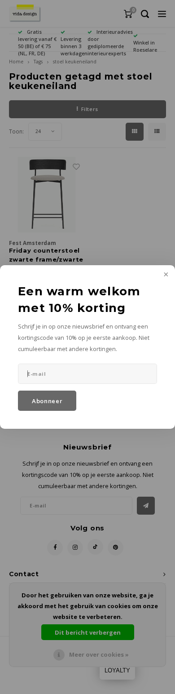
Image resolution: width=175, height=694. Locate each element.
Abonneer (47, 401)
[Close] (165, 275)
